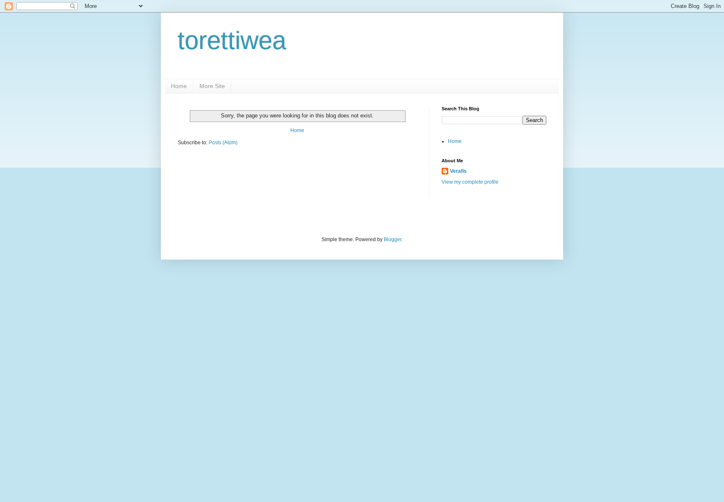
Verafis (458, 171)
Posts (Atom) (223, 143)
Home (179, 86)
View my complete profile (470, 182)
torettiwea (232, 40)
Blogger (392, 239)
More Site (212, 86)
